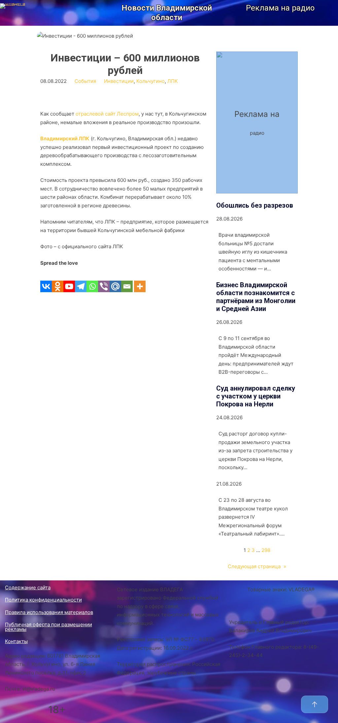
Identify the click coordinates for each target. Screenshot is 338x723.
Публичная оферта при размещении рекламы (48, 626)
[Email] (127, 279)
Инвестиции (119, 81)
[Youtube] (69, 279)
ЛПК (172, 81)
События (85, 81)
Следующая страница (257, 566)
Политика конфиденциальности (43, 600)
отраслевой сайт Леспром (107, 114)
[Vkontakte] (46, 279)
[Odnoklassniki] (57, 279)
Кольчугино (150, 81)
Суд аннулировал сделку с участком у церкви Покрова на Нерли (255, 396)
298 (265, 550)
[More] (140, 279)
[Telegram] (80, 279)
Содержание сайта (28, 587)
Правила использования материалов (49, 612)
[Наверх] (314, 704)
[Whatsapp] (92, 279)
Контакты (16, 641)
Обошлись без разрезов (254, 205)
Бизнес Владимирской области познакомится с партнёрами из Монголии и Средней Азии (255, 297)
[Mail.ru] (115, 279)
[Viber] (104, 279)
